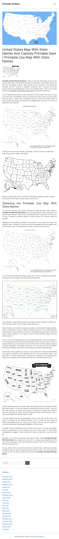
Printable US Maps (11, 4)
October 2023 (6, 492)
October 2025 (6, 482)
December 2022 (7, 518)
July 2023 (5, 500)
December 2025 (7, 476)
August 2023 (6, 497)
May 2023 (5, 505)
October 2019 (6, 526)
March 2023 (6, 511)
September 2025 (7, 484)
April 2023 (5, 508)
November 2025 (7, 479)
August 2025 (6, 487)
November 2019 (7, 524)
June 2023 (5, 503)
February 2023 (6, 513)
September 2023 (7, 495)
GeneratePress (40, 536)
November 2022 (7, 521)
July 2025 (5, 490)
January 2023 (6, 516)
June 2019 (5, 529)
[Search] (27, 463)
